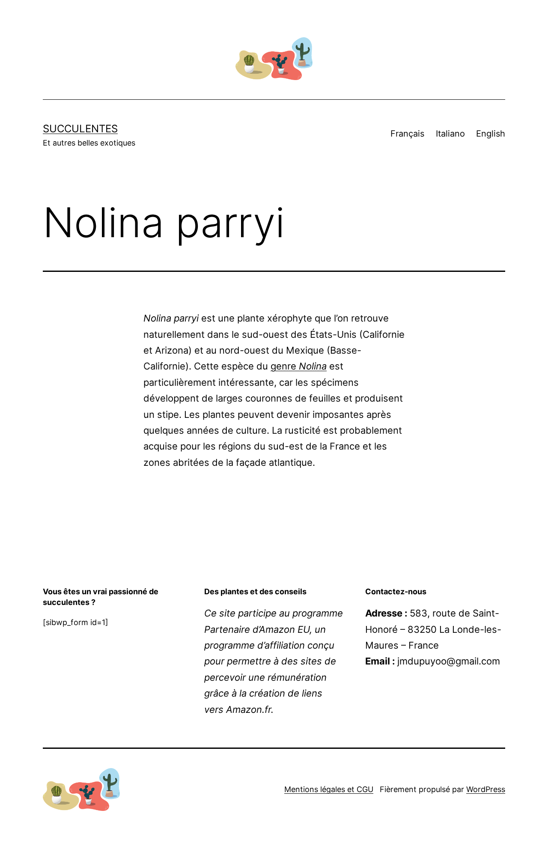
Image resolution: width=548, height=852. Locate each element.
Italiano (450, 133)
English (490, 133)
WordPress (485, 789)
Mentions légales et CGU (328, 789)
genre (299, 366)
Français (407, 133)
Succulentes (80, 128)
